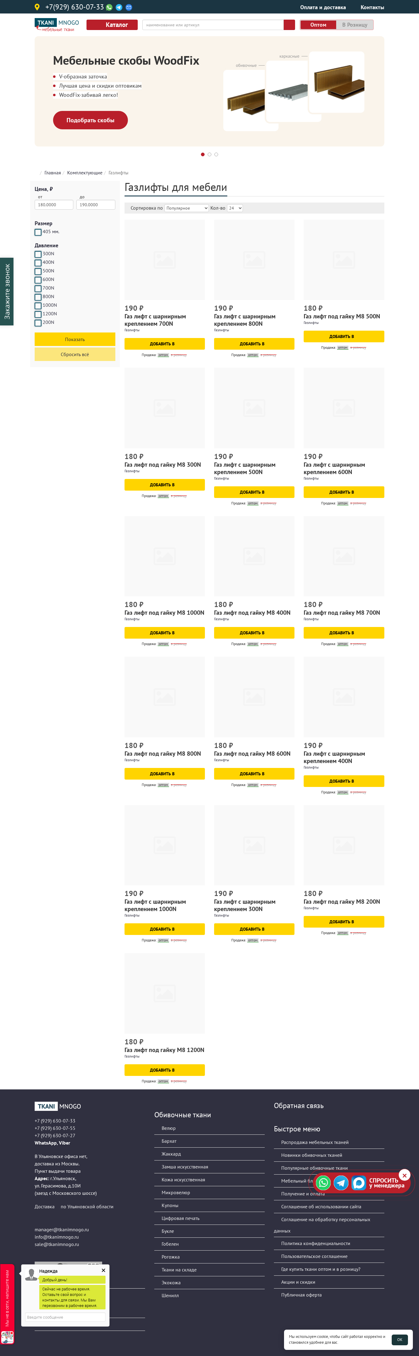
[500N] (38, 271)
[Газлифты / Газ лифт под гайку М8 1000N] (165, 556)
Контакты (372, 7)
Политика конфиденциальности (315, 1243)
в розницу (354, 24)
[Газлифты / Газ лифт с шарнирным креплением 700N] (165, 260)
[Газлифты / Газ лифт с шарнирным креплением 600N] (344, 408)
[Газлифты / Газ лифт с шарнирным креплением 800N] (254, 260)
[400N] (38, 263)
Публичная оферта (301, 1295)
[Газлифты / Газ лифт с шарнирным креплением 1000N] (165, 845)
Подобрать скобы (90, 120)
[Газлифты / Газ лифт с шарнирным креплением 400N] (344, 697)
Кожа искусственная (182, 1179)
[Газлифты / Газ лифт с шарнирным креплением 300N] (254, 845)
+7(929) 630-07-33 (74, 7)
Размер (43, 223)
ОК (399, 1339)
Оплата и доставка (323, 7)
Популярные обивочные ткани (314, 1168)
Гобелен (169, 1244)
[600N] (38, 280)
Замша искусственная (184, 1167)
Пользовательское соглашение (314, 1256)
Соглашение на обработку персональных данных (322, 1225)
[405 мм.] (38, 232)
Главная (52, 172)
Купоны (169, 1205)
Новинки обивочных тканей (311, 1155)
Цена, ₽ (44, 188)
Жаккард (170, 1154)
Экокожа (170, 1282)
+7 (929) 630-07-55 (55, 1128)
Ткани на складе (178, 1270)
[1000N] (38, 305)
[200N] (38, 323)
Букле (167, 1231)
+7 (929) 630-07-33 (55, 1121)
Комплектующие (84, 172)
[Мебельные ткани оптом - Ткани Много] (90, 1106)
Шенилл (169, 1295)
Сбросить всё (75, 354)
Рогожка (170, 1257)
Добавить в (163, 344)
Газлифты (132, 330)
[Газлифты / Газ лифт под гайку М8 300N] (165, 408)
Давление (46, 245)
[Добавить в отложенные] (201, 309)
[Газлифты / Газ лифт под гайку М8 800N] (165, 697)
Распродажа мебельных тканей (314, 1142)
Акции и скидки (297, 1282)
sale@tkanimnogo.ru (57, 1244)
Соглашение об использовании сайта (320, 1206)
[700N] (38, 288)
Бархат (168, 1141)
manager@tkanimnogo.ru (62, 1229)
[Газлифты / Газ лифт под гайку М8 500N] (344, 260)
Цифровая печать (179, 1218)
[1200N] (38, 314)
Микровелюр (175, 1192)
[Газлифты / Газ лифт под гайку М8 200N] (344, 845)
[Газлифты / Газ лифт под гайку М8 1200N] (165, 993)
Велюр (168, 1128)
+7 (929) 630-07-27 (55, 1135)
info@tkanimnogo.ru (57, 1237)
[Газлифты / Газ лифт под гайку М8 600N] (254, 697)
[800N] (38, 297)
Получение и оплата (302, 1194)
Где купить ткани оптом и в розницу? (320, 1269)
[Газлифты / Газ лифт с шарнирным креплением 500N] (254, 408)
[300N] (38, 254)
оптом (318, 24)
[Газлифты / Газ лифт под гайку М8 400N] (254, 556)
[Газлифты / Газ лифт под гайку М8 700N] (344, 556)
